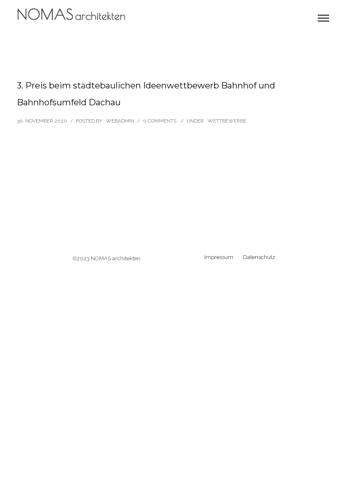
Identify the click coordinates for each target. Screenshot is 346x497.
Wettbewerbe (227, 121)
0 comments (159, 121)
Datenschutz (259, 257)
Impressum (218, 257)
